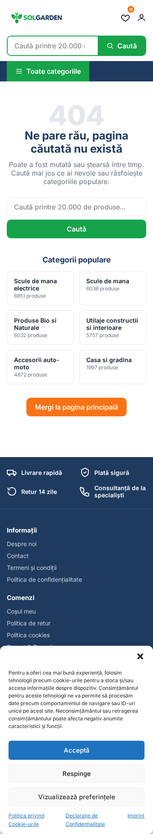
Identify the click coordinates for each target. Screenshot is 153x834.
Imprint (136, 815)
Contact (18, 555)
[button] (140, 656)
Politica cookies (28, 635)
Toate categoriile (53, 71)
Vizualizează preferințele (76, 797)
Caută (76, 229)
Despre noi (22, 543)
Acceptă (77, 750)
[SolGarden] (36, 18)
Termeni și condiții (32, 567)
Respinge (76, 774)
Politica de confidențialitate (44, 579)
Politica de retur (29, 623)
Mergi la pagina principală (76, 407)
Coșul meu (21, 611)
